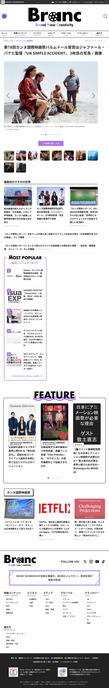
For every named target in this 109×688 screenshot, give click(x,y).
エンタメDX (91, 613)
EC (88, 619)
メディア (51, 34)
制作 (8, 606)
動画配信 (9, 613)
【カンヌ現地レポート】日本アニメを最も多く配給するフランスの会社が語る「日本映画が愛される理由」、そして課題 (51, 235)
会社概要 (55, 662)
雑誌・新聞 (49, 609)
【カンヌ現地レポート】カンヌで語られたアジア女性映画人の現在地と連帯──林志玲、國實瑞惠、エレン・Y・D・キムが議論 (49, 247)
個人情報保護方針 (57, 658)
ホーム (4, 34)
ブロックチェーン (94, 616)
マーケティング (12, 602)
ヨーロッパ (67, 613)
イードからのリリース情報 (68, 662)
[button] (18, 95)
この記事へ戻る (51, 143)
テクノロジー (83, 34)
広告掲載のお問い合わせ (41, 658)
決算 (31, 602)
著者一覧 (14, 658)
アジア (65, 609)
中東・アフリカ (69, 616)
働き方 (99, 34)
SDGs (8, 637)
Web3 (89, 609)
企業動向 (32, 599)
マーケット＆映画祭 (70, 602)
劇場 (8, 609)
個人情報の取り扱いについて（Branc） (78, 658)
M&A (31, 606)
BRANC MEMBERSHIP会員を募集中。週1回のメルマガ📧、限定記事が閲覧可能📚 (54, 577)
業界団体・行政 (12, 643)
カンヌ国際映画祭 (18, 492)
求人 (8, 647)
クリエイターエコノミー (15, 633)
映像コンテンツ (20, 34)
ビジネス (37, 34)
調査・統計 (10, 640)
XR (88, 599)
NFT (88, 606)
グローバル (66, 34)
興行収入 (9, 599)
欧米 (64, 606)
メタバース (91, 602)
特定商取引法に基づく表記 (42, 662)
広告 (47, 613)
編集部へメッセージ (25, 658)
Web (47, 606)
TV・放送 (49, 602)
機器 (88, 623)
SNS (47, 599)
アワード (66, 599)
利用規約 (95, 658)
